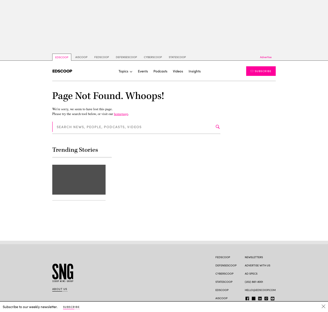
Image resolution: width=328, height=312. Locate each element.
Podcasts (160, 71)
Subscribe (263, 71)
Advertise (266, 57)
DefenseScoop (126, 57)
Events (143, 71)
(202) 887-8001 (254, 281)
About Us (59, 289)
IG (265, 298)
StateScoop (177, 57)
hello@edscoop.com (260, 290)
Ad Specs (251, 273)
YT (271, 298)
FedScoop (101, 57)
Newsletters (254, 257)
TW (253, 298)
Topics (123, 71)
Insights (195, 71)
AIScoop (81, 57)
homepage (121, 113)
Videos (178, 71)
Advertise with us (257, 265)
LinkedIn (259, 298)
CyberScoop (153, 57)
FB (246, 298)
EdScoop (61, 57)
